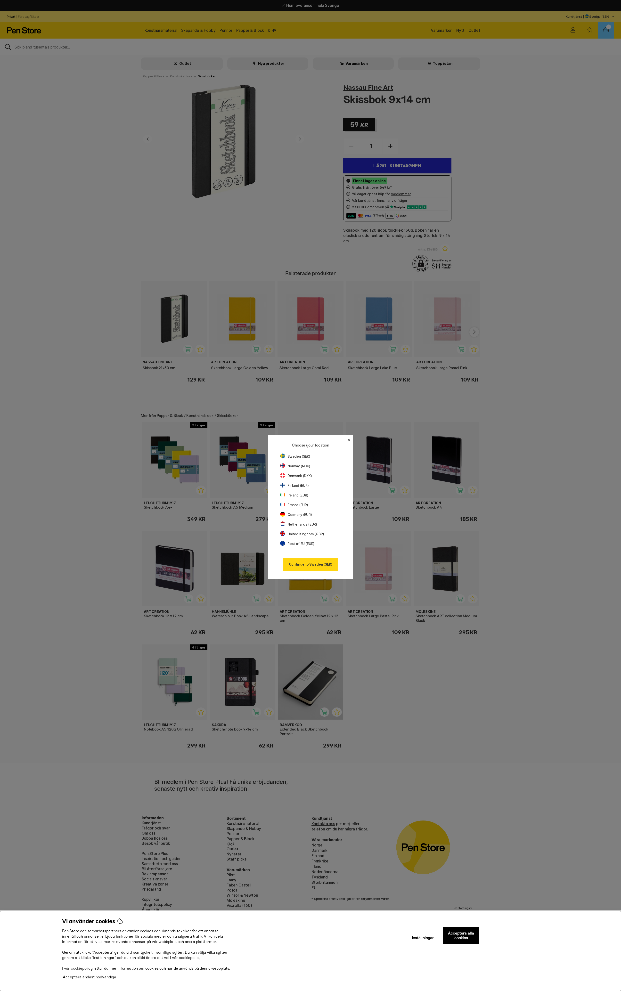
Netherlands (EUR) (302, 524)
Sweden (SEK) (298, 456)
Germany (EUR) (299, 514)
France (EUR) (297, 505)
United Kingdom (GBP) (305, 534)
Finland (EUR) (298, 485)
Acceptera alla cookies (461, 935)
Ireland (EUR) (297, 495)
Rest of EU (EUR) (300, 544)
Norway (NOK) (298, 466)
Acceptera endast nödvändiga (89, 977)
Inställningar (423, 937)
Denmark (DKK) (299, 476)
